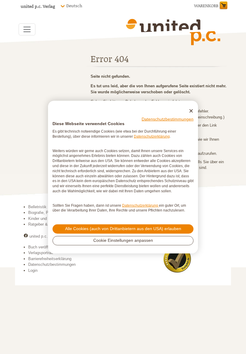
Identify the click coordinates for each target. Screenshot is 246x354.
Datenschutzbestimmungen (168, 119)
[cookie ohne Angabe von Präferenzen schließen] (191, 111)
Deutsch (74, 6)
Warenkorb (206, 5)
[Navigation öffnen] (27, 29)
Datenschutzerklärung (152, 136)
